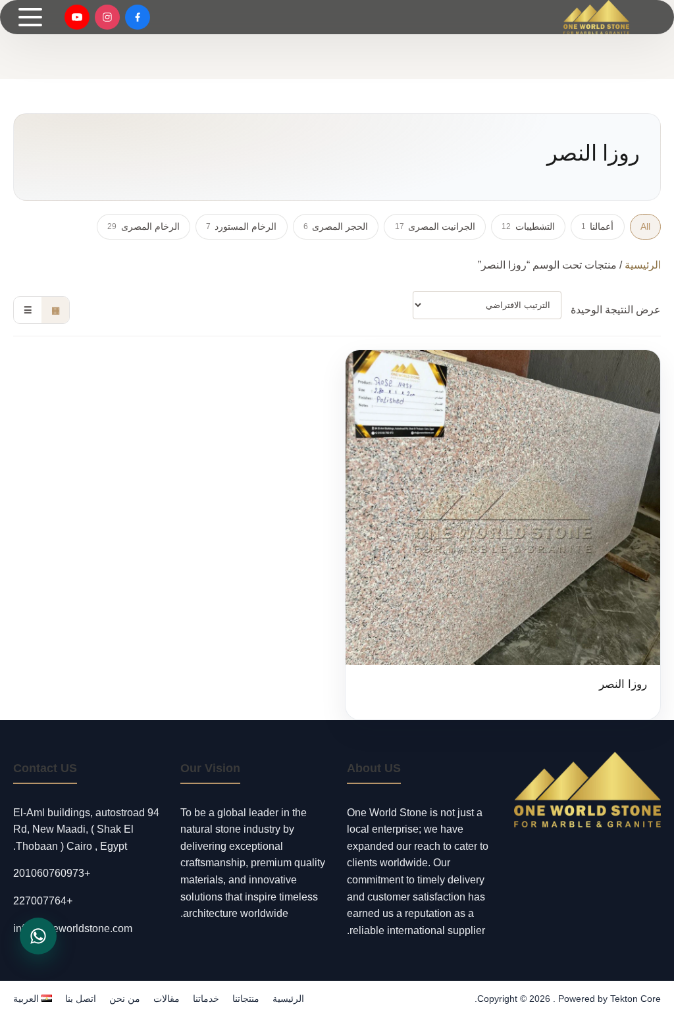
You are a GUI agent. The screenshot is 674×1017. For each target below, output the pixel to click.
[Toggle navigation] (30, 17)
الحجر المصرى (335, 226)
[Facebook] (137, 17)
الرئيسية (643, 265)
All (645, 226)
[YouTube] (77, 17)
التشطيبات (528, 226)
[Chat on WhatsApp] (38, 936)
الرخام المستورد (241, 226)
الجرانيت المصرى (435, 226)
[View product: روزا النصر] (503, 534)
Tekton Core (635, 998)
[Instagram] (107, 17)
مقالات (166, 998)
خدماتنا (206, 998)
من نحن (124, 998)
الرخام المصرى (143, 226)
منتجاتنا (245, 998)
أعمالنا (597, 226)
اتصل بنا (80, 998)
